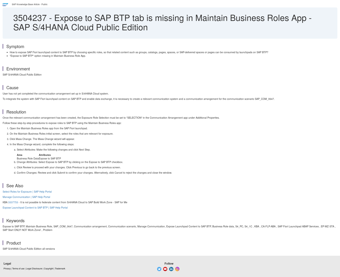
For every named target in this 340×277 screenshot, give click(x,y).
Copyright (48, 268)
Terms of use (18, 268)
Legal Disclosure (34, 268)
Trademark (60, 268)
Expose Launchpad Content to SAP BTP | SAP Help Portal (35, 207)
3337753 (13, 202)
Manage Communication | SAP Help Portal (26, 197)
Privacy (7, 268)
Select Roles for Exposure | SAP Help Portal (27, 191)
